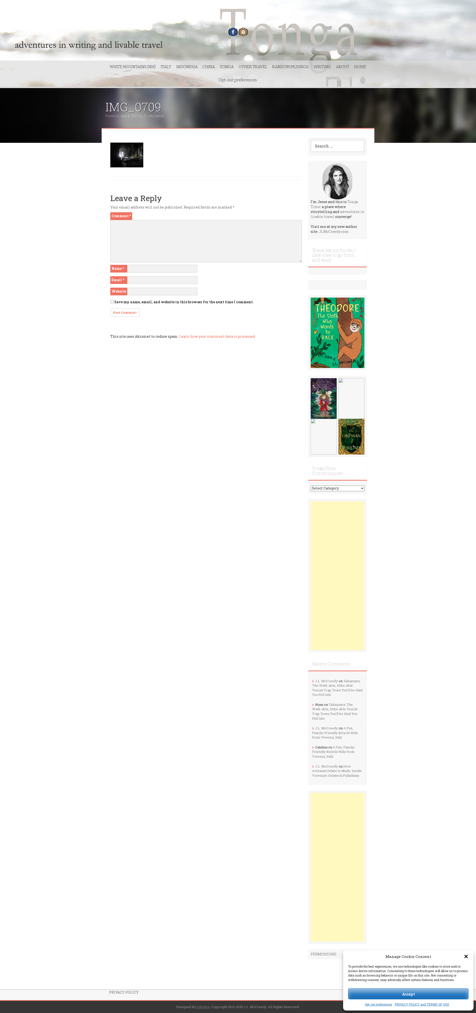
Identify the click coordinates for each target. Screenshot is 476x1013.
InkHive (203, 1007)
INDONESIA (187, 66)
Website (119, 291)
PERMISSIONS (323, 954)
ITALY (166, 66)
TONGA (227, 66)
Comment (121, 216)
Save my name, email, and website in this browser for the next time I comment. (184, 302)
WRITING (322, 66)
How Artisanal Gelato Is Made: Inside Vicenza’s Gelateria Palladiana (337, 771)
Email (118, 279)
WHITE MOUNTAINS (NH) (133, 66)
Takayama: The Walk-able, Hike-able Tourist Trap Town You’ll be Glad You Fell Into (337, 688)
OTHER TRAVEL (253, 66)
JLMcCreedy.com (334, 231)
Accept (408, 993)
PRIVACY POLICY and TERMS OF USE (422, 1004)
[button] (466, 956)
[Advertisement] (338, 575)
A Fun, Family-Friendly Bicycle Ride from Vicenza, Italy (335, 732)
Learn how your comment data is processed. (217, 336)
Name (118, 268)
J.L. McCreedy (153, 116)
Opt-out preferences (378, 1004)
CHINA (209, 66)
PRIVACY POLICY (124, 992)
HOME (360, 66)
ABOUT (342, 66)
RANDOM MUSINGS (290, 66)
